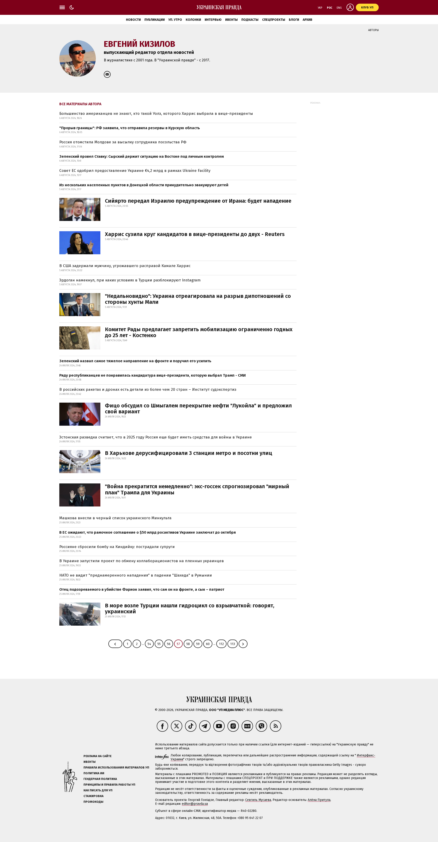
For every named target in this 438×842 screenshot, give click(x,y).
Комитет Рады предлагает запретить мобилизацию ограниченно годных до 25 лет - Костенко (198, 332)
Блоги (294, 20)
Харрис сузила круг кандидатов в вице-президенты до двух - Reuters (195, 234)
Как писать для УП (97, 790)
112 (221, 644)
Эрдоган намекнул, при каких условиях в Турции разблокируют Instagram (130, 280)
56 (168, 644)
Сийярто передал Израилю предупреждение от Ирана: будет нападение (198, 201)
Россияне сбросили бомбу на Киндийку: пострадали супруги (117, 546)
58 (188, 644)
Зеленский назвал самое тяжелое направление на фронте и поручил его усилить (135, 361)
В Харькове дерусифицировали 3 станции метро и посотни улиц (188, 453)
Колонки (193, 20)
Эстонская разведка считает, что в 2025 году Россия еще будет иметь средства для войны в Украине (155, 437)
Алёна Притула (319, 800)
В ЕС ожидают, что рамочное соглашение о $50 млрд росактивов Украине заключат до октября (147, 532)
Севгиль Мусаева (258, 800)
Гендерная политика (100, 779)
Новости (133, 20)
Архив (307, 20)
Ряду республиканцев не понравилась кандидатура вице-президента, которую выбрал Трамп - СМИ (152, 375)
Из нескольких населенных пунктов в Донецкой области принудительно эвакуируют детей (143, 185)
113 (232, 644)
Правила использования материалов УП (116, 767)
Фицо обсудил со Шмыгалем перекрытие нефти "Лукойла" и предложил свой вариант (198, 408)
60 (208, 644)
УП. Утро (175, 20)
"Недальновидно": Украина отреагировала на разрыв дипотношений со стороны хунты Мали (198, 299)
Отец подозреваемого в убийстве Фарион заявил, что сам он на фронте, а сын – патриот (141, 589)
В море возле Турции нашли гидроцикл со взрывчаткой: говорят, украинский (189, 608)
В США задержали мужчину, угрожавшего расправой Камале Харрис (124, 265)
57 (178, 644)
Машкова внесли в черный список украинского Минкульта (115, 518)
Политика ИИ (93, 773)
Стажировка (93, 796)
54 (149, 644)
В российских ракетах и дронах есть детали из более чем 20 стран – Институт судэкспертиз (147, 389)
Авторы (373, 30)
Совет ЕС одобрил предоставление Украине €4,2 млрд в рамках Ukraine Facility (134, 170)
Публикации (154, 20)
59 (198, 644)
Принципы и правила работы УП (109, 784)
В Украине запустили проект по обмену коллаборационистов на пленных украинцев (141, 561)
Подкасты (249, 20)
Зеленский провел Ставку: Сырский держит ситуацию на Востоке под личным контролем (141, 156)
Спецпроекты (273, 20)
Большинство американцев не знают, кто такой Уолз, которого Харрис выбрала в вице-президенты (156, 113)
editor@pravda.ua (195, 804)
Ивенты (231, 20)
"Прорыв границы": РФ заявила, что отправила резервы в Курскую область (129, 128)
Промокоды (93, 801)
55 (159, 644)
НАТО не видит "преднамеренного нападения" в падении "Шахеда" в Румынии (135, 575)
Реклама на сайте (97, 756)
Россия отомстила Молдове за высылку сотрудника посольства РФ (122, 142)
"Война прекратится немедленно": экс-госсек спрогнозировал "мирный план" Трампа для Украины (197, 489)
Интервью (213, 20)
